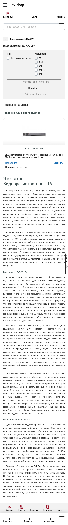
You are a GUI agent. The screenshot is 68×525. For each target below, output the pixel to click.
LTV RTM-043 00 (34, 148)
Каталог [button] (9, 510)
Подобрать (34, 88)
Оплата (21, 510)
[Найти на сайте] (62, 26)
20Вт (42, 70)
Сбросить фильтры (35, 94)
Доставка (33, 510)
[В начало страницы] (62, 519)
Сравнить (8, 521)
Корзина (61, 17)
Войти (34, 17)
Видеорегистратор (21, 58)
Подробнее (11, 163)
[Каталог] (5, 5)
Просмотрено (49, 521)
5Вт (41, 58)
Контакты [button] (8, 17)
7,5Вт (42, 62)
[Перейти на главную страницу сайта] (25, 5)
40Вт (42, 66)
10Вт (42, 74)
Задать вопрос (67, 262)
